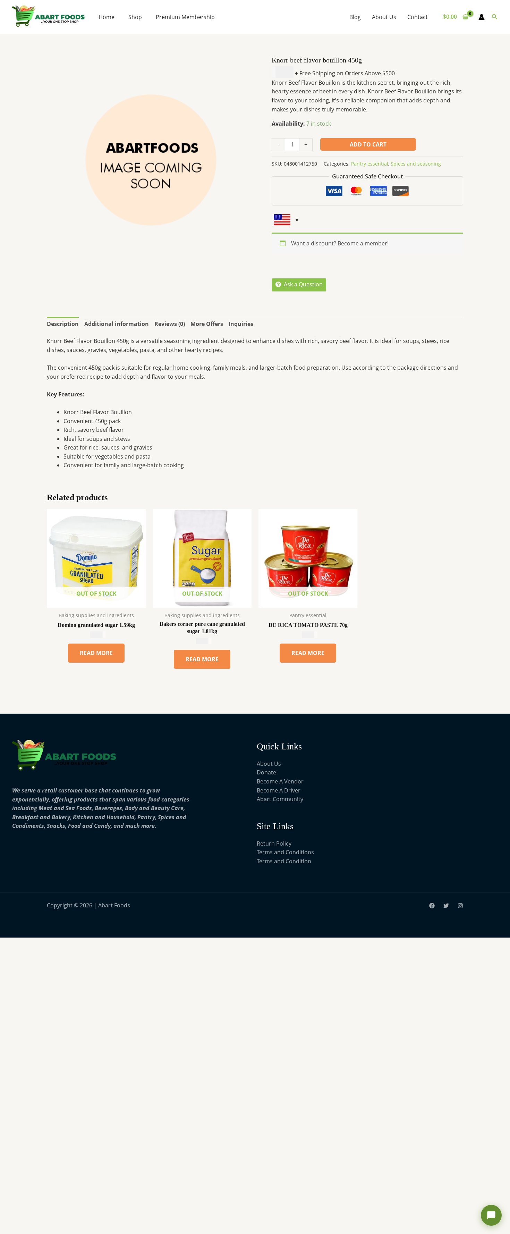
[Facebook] (432, 905)
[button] (495, 17)
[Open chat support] (491, 1215)
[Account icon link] (481, 17)
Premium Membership (185, 17)
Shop (135, 17)
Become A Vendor (280, 781)
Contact (417, 17)
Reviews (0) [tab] (169, 324)
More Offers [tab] (206, 324)
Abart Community (280, 799)
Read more (96, 653)
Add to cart (368, 144)
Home (106, 17)
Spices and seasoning (416, 163)
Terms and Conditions (285, 852)
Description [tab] (63, 324)
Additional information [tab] (116, 324)
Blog (355, 17)
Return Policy (274, 843)
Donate (266, 772)
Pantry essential (369, 163)
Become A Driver (278, 790)
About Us (384, 17)
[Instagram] (460, 905)
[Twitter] (446, 905)
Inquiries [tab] (241, 324)
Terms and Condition (284, 861)
